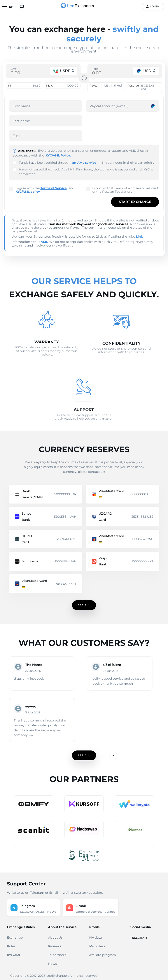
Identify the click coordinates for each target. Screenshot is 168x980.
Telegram (138, 937)
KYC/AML (14, 955)
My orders (97, 946)
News (52, 964)
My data (95, 937)
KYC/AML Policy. (58, 155)
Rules (11, 946)
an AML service (84, 163)
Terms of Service (53, 188)
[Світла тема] (22, 6)
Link (139, 236)
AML (44, 242)
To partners (57, 955)
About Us (55, 937)
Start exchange (135, 202)
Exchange (15, 937)
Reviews (54, 946)
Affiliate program (102, 955)
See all (84, 605)
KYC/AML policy (28, 191)
